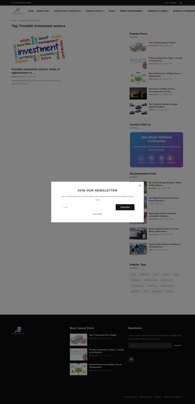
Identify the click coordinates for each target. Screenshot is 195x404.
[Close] (140, 185)
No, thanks (97, 214)
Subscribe (125, 207)
